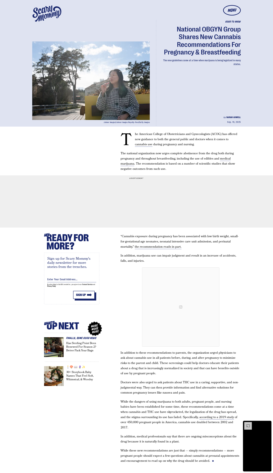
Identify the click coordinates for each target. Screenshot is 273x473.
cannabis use (143, 144)
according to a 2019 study (216, 417)
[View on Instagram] (181, 307)
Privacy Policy (51, 286)
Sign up (81, 295)
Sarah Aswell (233, 117)
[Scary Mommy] (47, 13)
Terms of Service (87, 284)
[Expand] (246, 424)
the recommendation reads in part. (158, 247)
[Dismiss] (267, 424)
